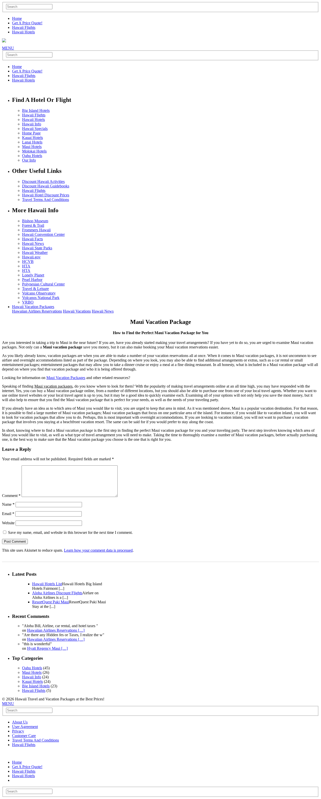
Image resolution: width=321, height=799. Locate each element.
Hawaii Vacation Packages (33, 307)
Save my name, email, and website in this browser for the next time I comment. (70, 532)
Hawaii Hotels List (47, 584)
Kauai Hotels (32, 137)
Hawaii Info (31, 124)
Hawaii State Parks (37, 248)
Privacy (18, 731)
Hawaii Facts (32, 239)
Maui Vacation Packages (65, 378)
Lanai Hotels (32, 142)
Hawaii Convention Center (43, 234)
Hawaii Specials (35, 128)
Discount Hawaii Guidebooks (45, 186)
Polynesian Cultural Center (43, 284)
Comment (11, 495)
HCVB (28, 261)
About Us (20, 722)
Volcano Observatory (39, 293)
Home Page (31, 133)
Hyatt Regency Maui (47, 648)
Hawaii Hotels (23, 32)
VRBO (28, 302)
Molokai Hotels (34, 151)
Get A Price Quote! (27, 23)
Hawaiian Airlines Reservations (37, 311)
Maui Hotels (32, 146)
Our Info (29, 160)
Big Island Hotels (36, 110)
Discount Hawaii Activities (43, 181)
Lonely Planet (33, 275)
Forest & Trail (33, 225)
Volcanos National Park (40, 298)
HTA (26, 266)
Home (17, 18)
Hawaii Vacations (77, 311)
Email (8, 514)
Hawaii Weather (35, 252)
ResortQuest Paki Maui (50, 602)
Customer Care (24, 736)
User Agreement (25, 726)
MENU (8, 48)
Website (8, 523)
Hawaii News (33, 243)
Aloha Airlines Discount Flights (57, 593)
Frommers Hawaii (36, 230)
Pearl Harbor (32, 279)
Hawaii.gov (31, 257)
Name (8, 504)
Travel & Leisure (35, 288)
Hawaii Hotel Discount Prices (45, 195)
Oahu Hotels (32, 156)
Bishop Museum (35, 221)
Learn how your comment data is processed (98, 550)
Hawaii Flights (23, 27)
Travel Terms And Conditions (45, 199)
